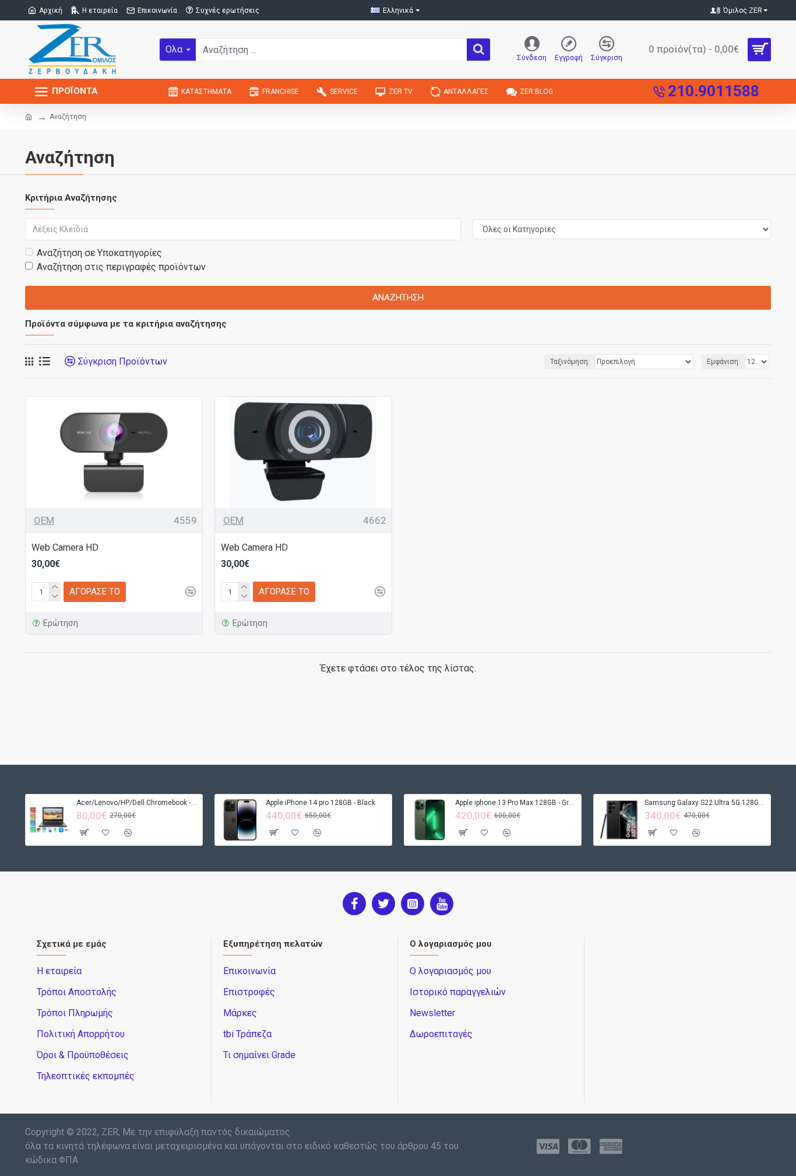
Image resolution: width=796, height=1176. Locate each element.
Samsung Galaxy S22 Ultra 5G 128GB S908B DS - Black (705, 803)
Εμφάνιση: (723, 362)
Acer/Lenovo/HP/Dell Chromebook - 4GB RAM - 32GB (137, 803)
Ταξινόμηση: (570, 362)
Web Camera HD (64, 547)
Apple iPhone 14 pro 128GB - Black (320, 803)
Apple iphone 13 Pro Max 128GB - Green (516, 803)
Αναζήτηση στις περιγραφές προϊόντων (121, 266)
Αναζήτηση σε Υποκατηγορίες (99, 252)
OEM (44, 520)
